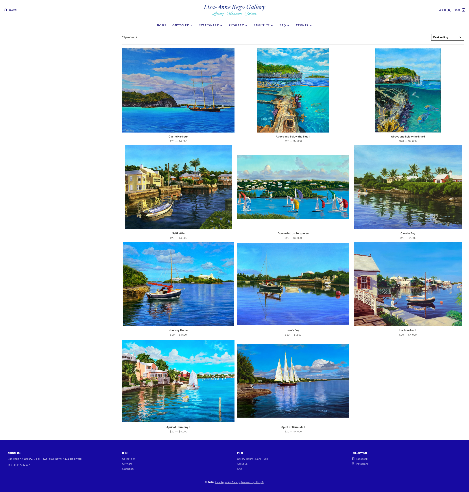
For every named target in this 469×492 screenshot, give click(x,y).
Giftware (180, 25)
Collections (128, 458)
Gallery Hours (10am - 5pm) (253, 458)
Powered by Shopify (252, 482)
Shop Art (236, 25)
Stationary (209, 25)
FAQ (282, 25)
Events (302, 25)
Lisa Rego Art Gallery (227, 482)
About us (261, 25)
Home (161, 25)
